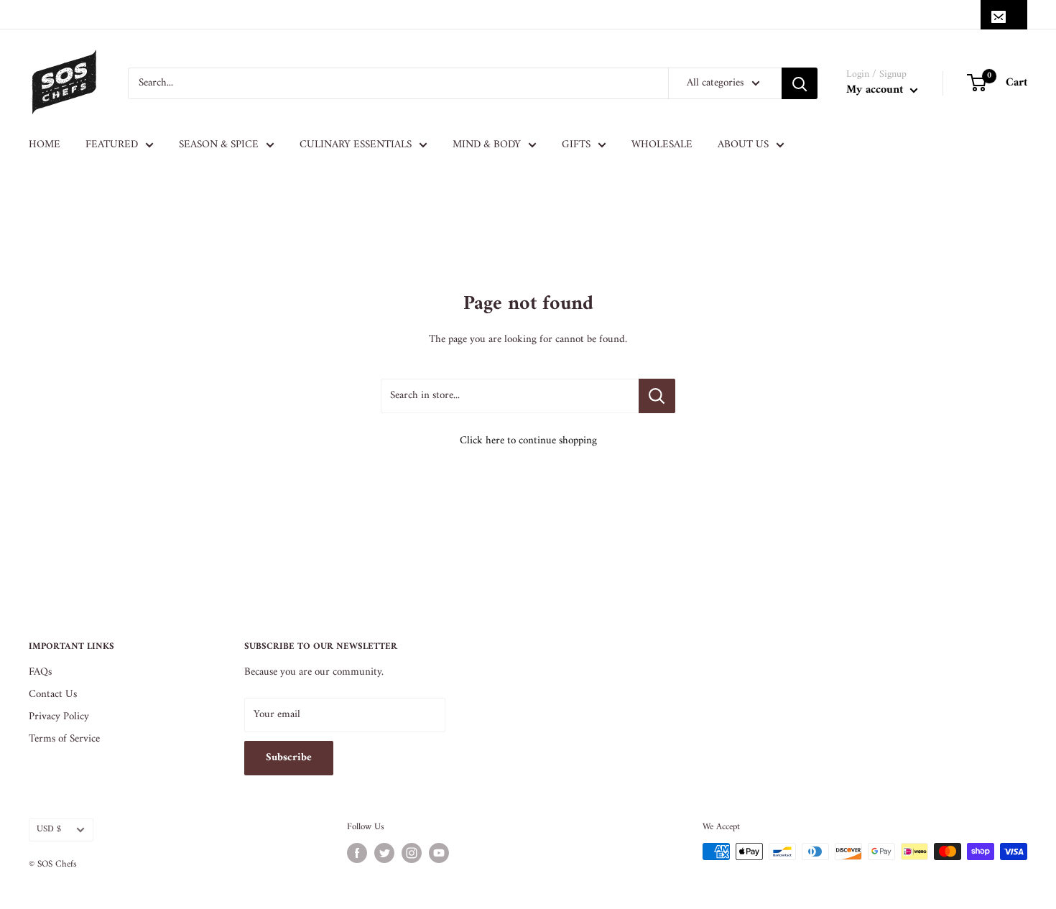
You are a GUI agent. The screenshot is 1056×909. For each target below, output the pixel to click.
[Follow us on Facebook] (357, 853)
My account (876, 90)
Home (44, 144)
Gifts (576, 144)
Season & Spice (219, 144)
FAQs (40, 672)
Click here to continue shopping (528, 441)
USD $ (49, 829)
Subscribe (289, 757)
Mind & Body (487, 144)
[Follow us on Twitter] (384, 853)
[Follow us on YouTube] (439, 853)
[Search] (800, 83)
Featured (111, 144)
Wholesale (662, 144)
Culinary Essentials (356, 144)
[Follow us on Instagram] (412, 853)
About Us (743, 144)
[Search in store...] (657, 396)
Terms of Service (64, 739)
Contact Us (53, 694)
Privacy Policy (59, 716)
